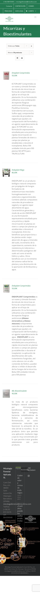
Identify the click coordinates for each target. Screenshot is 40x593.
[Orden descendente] (31, 46)
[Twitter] (8, 526)
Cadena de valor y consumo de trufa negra (20, 484)
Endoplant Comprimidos (21, 286)
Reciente (24, 470)
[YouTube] (11, 526)
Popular (18, 468)
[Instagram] (4, 529)
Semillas (8, 545)
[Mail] (11, 529)
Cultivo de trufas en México (20, 539)
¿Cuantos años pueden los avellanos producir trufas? (20, 513)
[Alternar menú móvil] (35, 17)
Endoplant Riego (18, 170)
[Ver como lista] (22, 58)
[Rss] (4, 526)
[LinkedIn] (8, 529)
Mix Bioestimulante (19, 391)
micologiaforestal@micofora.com (26, 2)
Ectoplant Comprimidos (21, 73)
